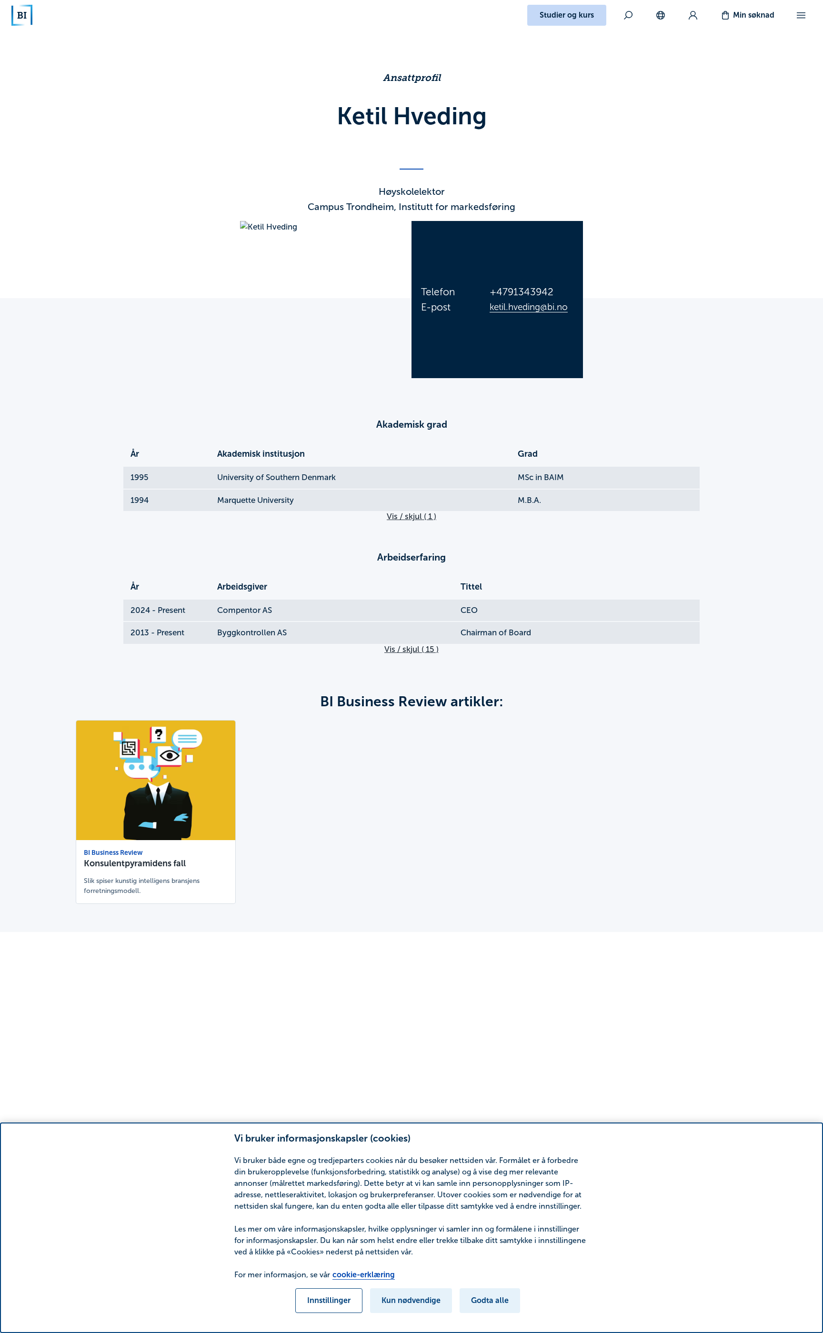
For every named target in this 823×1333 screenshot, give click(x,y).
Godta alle (490, 1300)
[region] (411, 1228)
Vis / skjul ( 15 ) (411, 649)
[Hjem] (21, 15)
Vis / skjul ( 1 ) (411, 516)
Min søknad (753, 15)
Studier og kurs (567, 15)
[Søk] (628, 15)
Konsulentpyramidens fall (135, 863)
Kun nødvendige (411, 1300)
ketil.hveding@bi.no (529, 307)
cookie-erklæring (363, 1275)
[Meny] (801, 15)
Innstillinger (329, 1300)
